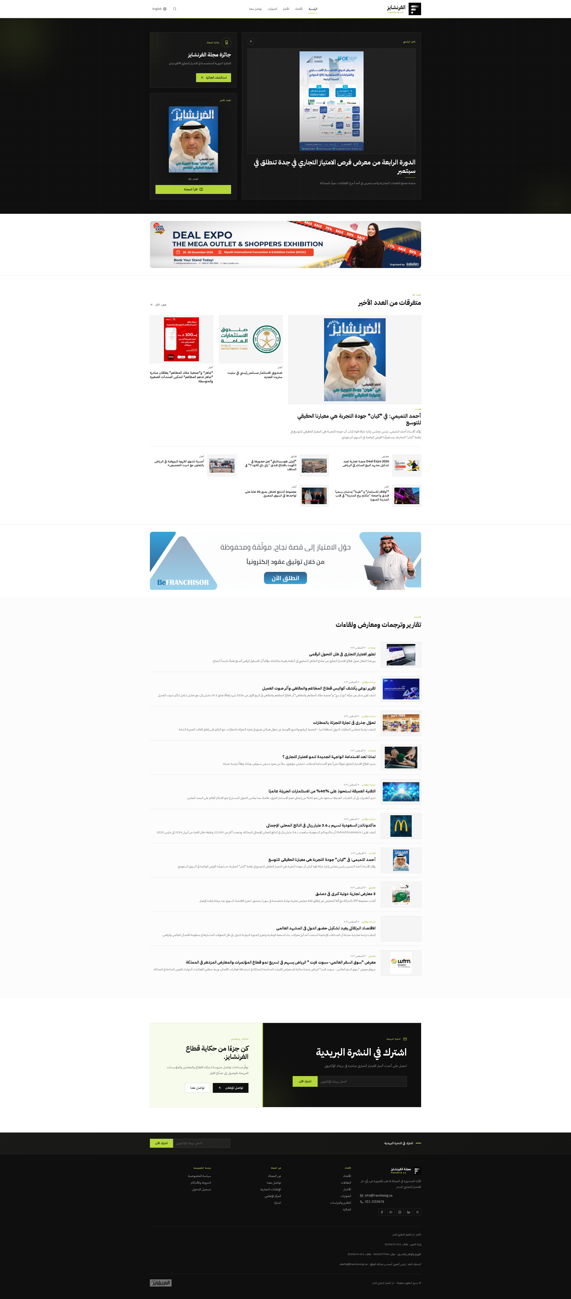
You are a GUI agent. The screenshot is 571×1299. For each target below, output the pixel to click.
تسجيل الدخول (201, 1189)
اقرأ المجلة (191, 189)
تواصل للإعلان (234, 1087)
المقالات (346, 1183)
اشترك (277, 1203)
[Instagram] (399, 1212)
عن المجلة (274, 1176)
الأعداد (299, 9)
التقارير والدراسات (340, 1203)
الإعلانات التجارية (271, 1189)
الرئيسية (312, 9)
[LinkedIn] (408, 1212)
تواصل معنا (255, 9)
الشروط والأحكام (201, 1183)
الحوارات (272, 9)
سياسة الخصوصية (199, 1176)
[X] (417, 1212)
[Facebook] (381, 1212)
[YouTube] (390, 1212)
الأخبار (286, 9)
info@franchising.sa (379, 1195)
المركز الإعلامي (273, 1196)
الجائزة (347, 1209)
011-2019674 (374, 1202)
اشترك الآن (305, 1081)
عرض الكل (160, 305)
